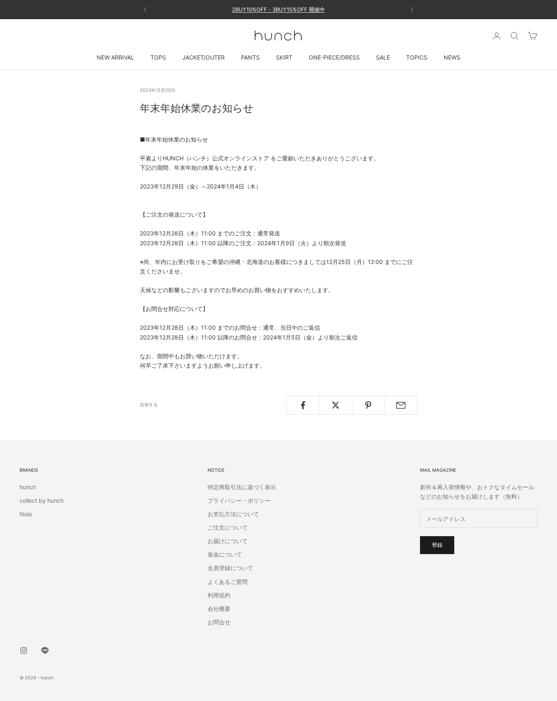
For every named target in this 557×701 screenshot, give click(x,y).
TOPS (158, 57)
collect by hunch (42, 500)
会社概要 (219, 608)
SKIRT (284, 57)
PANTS (250, 57)
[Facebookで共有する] (303, 405)
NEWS (452, 57)
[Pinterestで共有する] (368, 405)
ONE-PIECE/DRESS (334, 57)
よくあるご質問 (228, 581)
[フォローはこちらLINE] (45, 650)
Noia (26, 513)
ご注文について (228, 527)
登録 (437, 544)
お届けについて (228, 540)
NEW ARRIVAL (115, 57)
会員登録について (230, 567)
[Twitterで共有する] (335, 405)
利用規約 (219, 595)
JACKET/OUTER (203, 57)
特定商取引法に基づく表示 (242, 487)
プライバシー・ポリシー (239, 500)
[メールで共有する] (401, 405)
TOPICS (416, 57)
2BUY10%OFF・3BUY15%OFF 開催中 (278, 9)
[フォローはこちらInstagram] (24, 650)
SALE (383, 57)
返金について (225, 554)
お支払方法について (233, 513)
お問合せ (219, 622)
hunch (28, 487)
